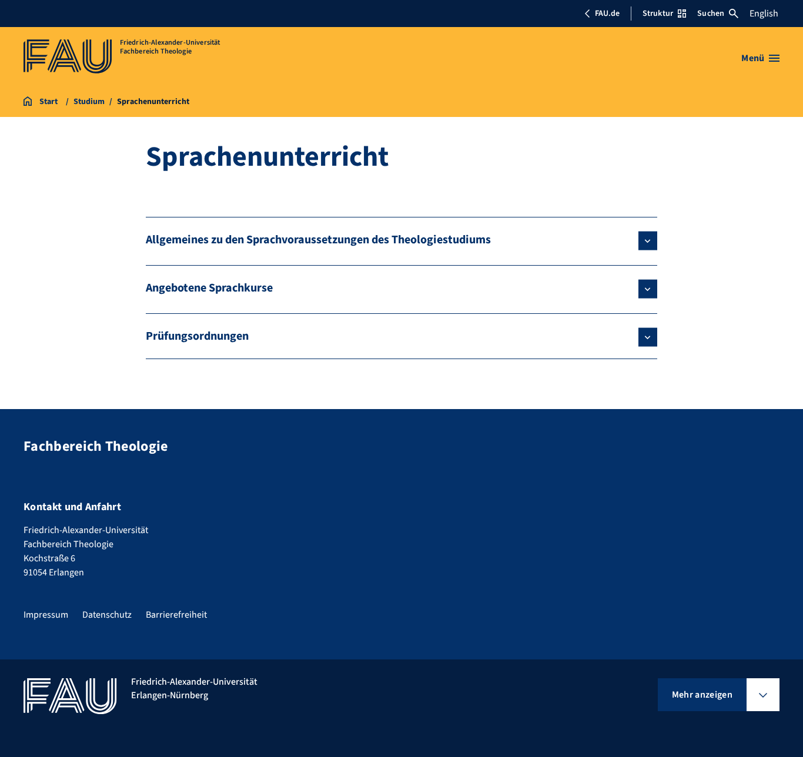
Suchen (710, 13)
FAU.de (607, 13)
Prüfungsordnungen (197, 336)
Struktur (658, 13)
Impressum (46, 614)
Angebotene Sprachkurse (209, 288)
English (764, 13)
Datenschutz (107, 614)
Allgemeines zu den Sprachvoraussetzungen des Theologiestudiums (318, 240)
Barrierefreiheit (176, 614)
